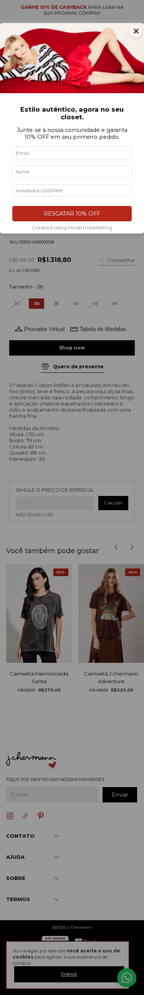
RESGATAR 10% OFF (72, 213)
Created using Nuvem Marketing (72, 228)
